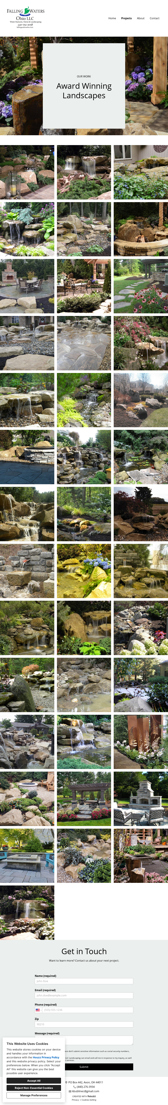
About (141, 18)
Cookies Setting (89, 1100)
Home (112, 18)
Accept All (33, 1080)
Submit (84, 1067)
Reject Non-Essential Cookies (34, 1088)
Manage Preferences (33, 1095)
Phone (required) (46, 1004)
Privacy (75, 1100)
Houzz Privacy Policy (46, 1057)
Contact (154, 18)
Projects (126, 18)
